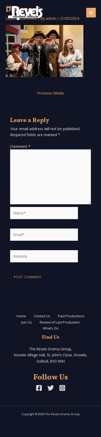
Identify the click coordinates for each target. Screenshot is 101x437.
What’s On (51, 328)
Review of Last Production (60, 322)
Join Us (26, 322)
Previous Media (50, 93)
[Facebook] (39, 388)
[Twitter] (50, 388)
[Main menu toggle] (91, 12)
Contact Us (42, 316)
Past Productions (71, 316)
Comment (20, 146)
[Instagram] (62, 388)
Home (21, 316)
